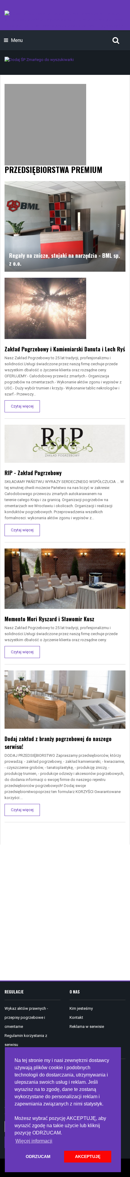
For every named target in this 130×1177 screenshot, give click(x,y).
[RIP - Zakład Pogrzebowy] (65, 443)
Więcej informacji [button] (33, 1140)
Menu (16, 40)
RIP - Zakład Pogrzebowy (33, 473)
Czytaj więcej (22, 406)
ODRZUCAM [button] (38, 1156)
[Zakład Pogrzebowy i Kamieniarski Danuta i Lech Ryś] (45, 308)
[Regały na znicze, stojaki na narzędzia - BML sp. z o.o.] (65, 226)
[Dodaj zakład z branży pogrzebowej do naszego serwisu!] (65, 699)
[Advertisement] (65, 912)
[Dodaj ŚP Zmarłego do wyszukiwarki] (39, 59)
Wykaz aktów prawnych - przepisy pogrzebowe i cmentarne (26, 1017)
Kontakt (76, 1017)
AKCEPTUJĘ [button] (87, 1156)
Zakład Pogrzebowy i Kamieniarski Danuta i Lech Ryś (65, 349)
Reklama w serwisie (87, 1026)
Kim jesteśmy (81, 1008)
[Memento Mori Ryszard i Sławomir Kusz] (65, 578)
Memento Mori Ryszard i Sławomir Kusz (49, 619)
